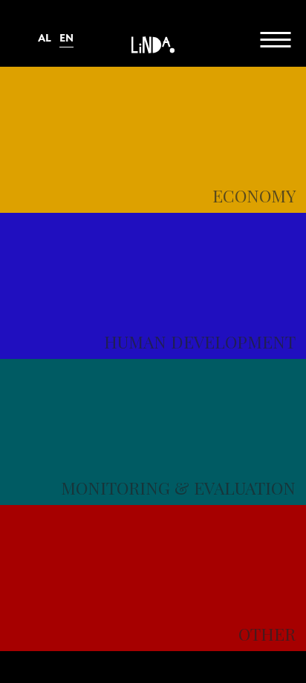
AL (44, 38)
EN (66, 38)
